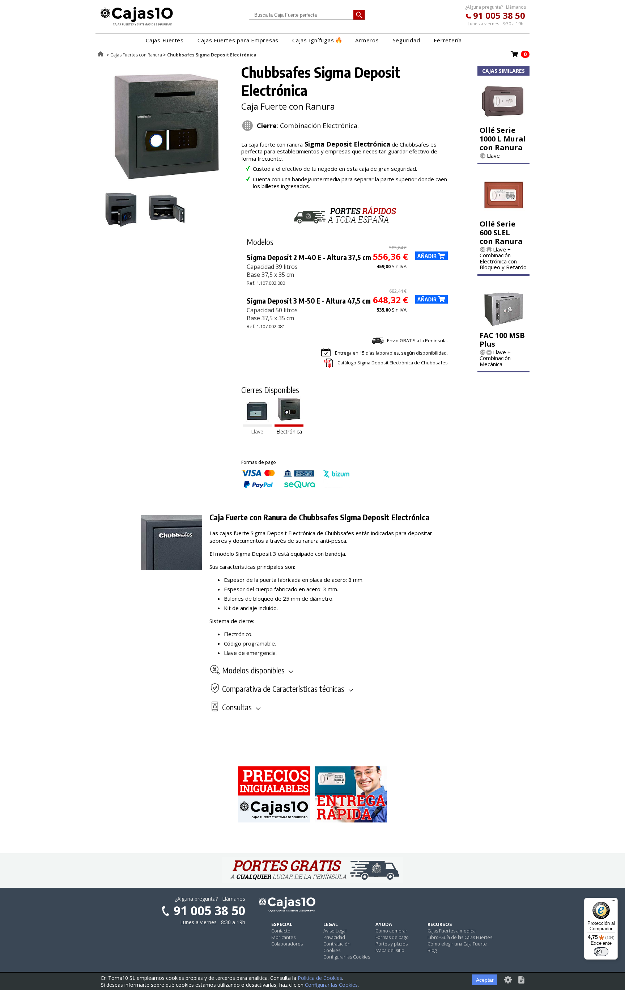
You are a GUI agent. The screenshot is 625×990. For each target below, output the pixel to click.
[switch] (601, 951)
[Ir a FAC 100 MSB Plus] (503, 326)
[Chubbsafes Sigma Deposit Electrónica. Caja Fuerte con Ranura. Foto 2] (121, 225)
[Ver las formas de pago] (295, 486)
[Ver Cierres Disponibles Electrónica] (289, 424)
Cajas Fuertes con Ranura (136, 55)
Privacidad (334, 937)
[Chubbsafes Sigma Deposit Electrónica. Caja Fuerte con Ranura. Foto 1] (166, 185)
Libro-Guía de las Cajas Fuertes (460, 937)
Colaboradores (287, 943)
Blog (432, 950)
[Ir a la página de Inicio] (137, 26)
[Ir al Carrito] (515, 56)
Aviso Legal (334, 930)
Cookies (331, 950)
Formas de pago (392, 937)
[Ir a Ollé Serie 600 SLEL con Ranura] (503, 214)
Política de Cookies (320, 977)
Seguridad (406, 40)
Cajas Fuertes (165, 40)
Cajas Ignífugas (313, 40)
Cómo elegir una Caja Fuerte (457, 943)
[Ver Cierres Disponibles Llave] (257, 424)
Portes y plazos (391, 943)
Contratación (336, 943)
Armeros (367, 40)
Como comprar (391, 930)
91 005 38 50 (499, 15)
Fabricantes (283, 937)
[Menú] (613, 902)
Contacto (280, 930)
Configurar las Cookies (346, 956)
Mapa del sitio (389, 950)
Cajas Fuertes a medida (452, 930)
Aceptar (485, 980)
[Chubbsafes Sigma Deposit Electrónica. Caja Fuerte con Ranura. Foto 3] (166, 225)
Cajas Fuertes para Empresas (238, 40)
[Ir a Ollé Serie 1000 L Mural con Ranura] (503, 120)
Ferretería (448, 40)
